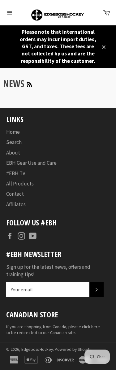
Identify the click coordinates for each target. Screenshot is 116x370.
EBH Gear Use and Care (31, 162)
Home (13, 131)
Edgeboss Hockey (37, 349)
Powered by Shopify (73, 349)
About (13, 152)
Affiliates (16, 204)
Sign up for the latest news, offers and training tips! (48, 270)
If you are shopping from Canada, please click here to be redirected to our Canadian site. (53, 329)
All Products (20, 183)
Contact (15, 193)
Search (14, 142)
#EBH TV (15, 173)
